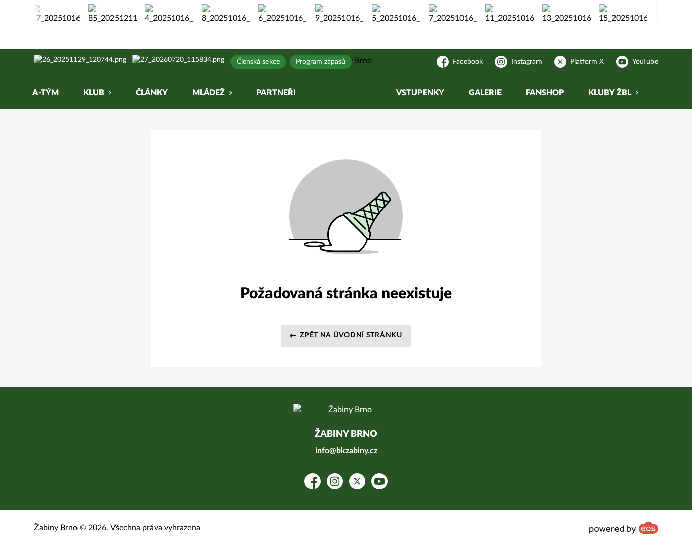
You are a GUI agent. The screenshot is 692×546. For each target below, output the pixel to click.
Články (152, 93)
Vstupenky (420, 93)
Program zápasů (320, 61)
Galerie (485, 93)
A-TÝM (45, 93)
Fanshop (545, 93)
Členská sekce (258, 61)
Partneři (276, 93)
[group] (51, 14)
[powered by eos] (623, 528)
